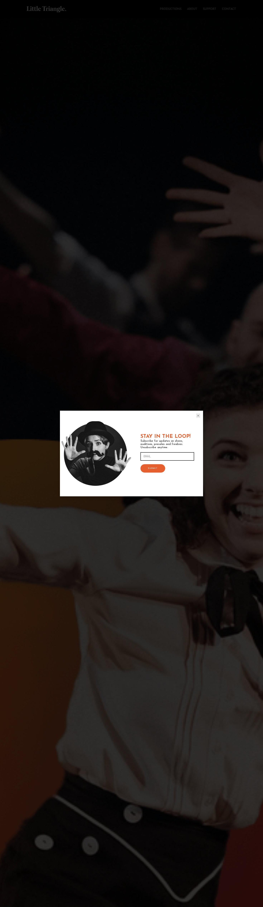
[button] (198, 415)
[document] (131, 453)
